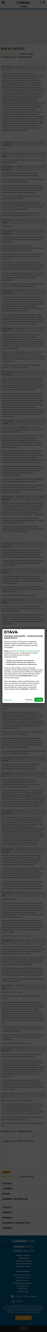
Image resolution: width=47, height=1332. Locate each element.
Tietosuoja (7, 700)
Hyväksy (39, 699)
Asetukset (28, 699)
